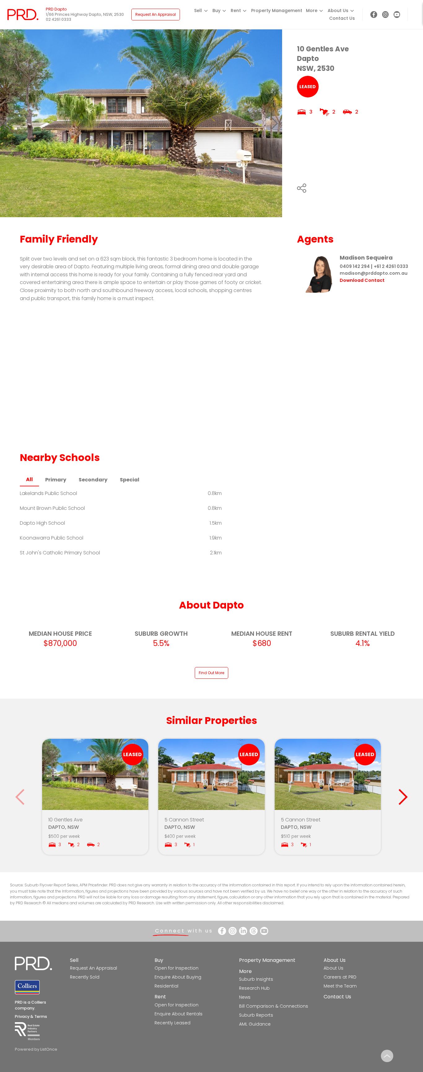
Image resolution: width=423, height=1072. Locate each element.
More (245, 971)
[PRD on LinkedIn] (243, 931)
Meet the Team (340, 986)
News (245, 997)
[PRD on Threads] (254, 931)
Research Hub (254, 988)
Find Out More (211, 672)
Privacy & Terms (31, 1016)
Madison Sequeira (366, 257)
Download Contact (362, 280)
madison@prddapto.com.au (374, 273)
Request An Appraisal (155, 14)
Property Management (276, 10)
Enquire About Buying (178, 977)
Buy (159, 960)
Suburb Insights (256, 979)
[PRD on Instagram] (385, 14)
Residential (166, 986)
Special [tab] (129, 479)
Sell (74, 960)
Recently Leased (172, 1023)
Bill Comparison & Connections (273, 1006)
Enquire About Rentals (179, 1014)
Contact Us (342, 18)
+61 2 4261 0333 (391, 266)
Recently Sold (84, 977)
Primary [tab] (55, 479)
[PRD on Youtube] (397, 14)
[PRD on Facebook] (373, 14)
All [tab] (29, 479)
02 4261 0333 (58, 19)
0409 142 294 (355, 266)
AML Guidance (255, 1024)
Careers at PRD (340, 977)
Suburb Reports (256, 1015)
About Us (335, 960)
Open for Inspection (176, 968)
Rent (160, 996)
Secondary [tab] (93, 479)
